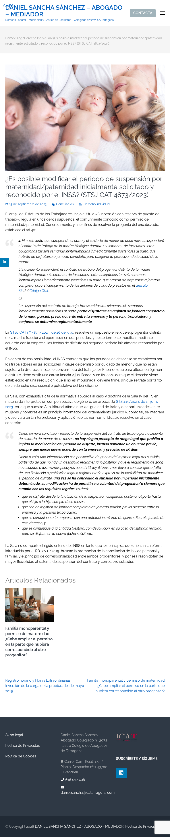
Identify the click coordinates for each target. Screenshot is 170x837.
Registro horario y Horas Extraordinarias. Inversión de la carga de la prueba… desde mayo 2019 (44, 685)
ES (11, 6)
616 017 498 (75, 780)
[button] (156, 823)
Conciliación (65, 204)
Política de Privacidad (22, 745)
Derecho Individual (96, 204)
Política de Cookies (20, 756)
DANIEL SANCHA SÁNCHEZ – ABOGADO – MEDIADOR (63, 11)
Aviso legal (14, 735)
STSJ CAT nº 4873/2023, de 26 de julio (41, 332)
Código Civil (38, 291)
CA (5, 6)
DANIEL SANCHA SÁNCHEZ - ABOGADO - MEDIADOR (79, 826)
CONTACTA (142, 13)
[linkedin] (121, 773)
